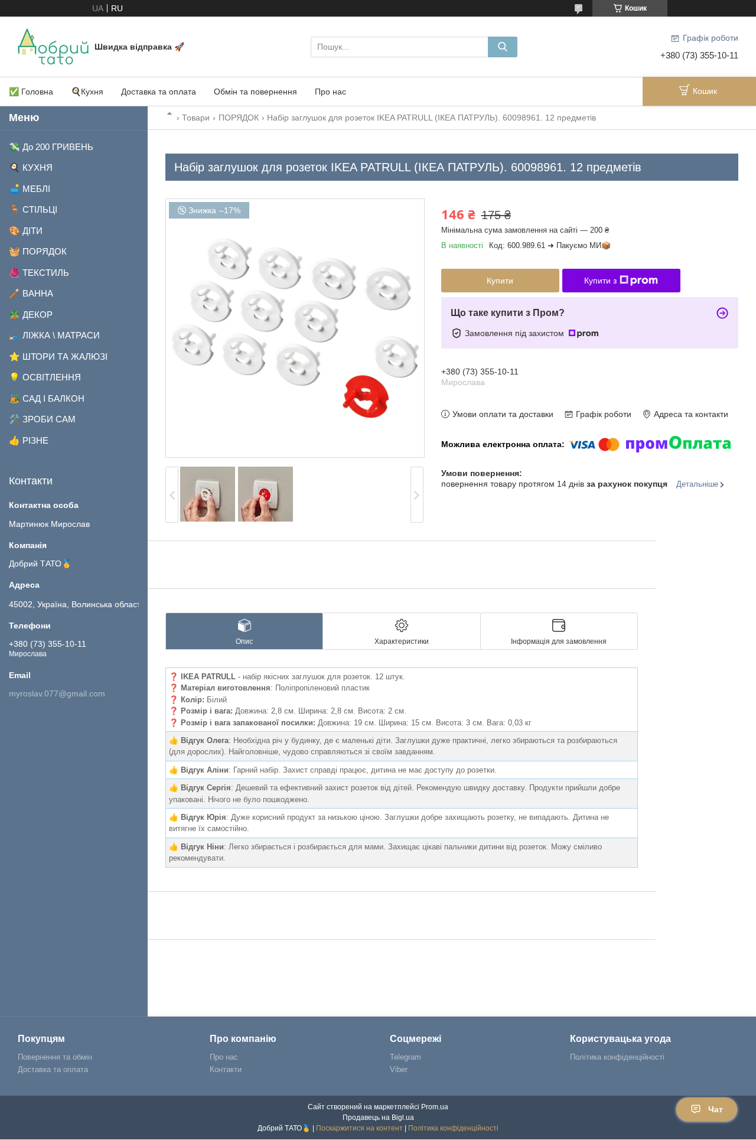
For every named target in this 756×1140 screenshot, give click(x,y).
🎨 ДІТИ (26, 231)
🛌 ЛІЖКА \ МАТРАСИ (54, 335)
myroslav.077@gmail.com (57, 693)
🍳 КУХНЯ (31, 167)
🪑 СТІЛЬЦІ (33, 209)
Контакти (226, 1069)
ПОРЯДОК (239, 117)
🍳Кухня (87, 91)
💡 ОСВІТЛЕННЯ (45, 377)
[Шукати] (502, 47)
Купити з (600, 280)
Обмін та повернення (255, 91)
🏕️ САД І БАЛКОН (46, 398)
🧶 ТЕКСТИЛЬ (39, 273)
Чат (715, 1109)
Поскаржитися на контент (359, 1128)
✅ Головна (31, 91)
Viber (399, 1069)
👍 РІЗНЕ (28, 440)
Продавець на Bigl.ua (378, 1117)
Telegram (405, 1057)
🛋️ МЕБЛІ (29, 189)
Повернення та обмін (55, 1057)
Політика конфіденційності (617, 1057)
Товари (196, 117)
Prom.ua (434, 1107)
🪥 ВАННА (31, 293)
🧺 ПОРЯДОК (38, 251)
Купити (500, 280)
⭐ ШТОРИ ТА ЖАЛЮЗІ (58, 356)
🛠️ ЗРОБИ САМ (42, 419)
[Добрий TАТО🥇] (53, 46)
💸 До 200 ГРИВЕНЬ (51, 147)
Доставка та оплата (158, 91)
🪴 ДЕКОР (31, 315)
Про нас (330, 91)
